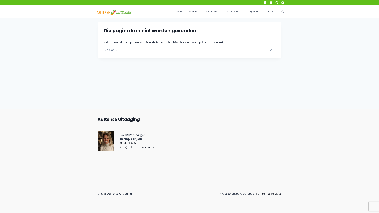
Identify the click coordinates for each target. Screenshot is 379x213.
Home (178, 11)
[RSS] (270, 2)
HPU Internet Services (267, 194)
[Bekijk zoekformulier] (282, 11)
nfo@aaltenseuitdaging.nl (137, 147)
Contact (270, 11)
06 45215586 (128, 143)
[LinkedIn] (282, 2)
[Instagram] (276, 2)
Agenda (253, 11)
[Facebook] (265, 2)
